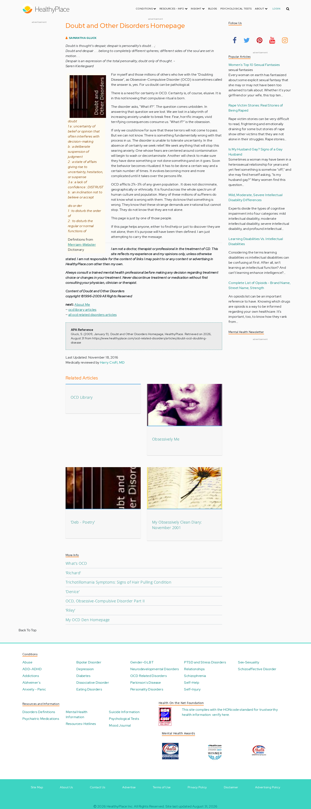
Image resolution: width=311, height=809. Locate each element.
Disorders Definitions (38, 712)
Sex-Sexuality (248, 662)
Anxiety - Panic (34, 689)
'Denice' (73, 591)
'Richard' (73, 572)
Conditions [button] (144, 8)
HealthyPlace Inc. (120, 806)
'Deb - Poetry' (83, 522)
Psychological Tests (236, 8)
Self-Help (191, 682)
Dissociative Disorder (92, 682)
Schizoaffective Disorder (257, 669)
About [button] (260, 8)
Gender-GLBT (142, 662)
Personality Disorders (146, 689)
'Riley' (70, 610)
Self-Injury (192, 689)
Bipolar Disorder (88, 662)
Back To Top (27, 630)
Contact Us (97, 787)
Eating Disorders (89, 689)
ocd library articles (82, 309)
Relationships (194, 669)
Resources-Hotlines (81, 724)
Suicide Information (124, 712)
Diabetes (83, 676)
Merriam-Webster (82, 244)
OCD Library (81, 397)
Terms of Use (162, 787)
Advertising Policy (267, 787)
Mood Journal (120, 725)
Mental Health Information (77, 714)
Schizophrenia (195, 676)
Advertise (129, 787)
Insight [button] (196, 8)
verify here (220, 714)
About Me (82, 304)
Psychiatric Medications (40, 718)
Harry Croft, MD (112, 362)
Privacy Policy (197, 787)
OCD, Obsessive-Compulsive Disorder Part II (105, 600)
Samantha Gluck (83, 38)
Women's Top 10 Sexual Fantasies (254, 65)
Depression (85, 669)
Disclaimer (231, 787)
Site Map (37, 787)
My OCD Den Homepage (88, 619)
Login (276, 8)
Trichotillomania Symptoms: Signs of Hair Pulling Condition (118, 582)
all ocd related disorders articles (92, 314)
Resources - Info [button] (172, 8)
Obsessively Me (166, 439)
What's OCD (76, 563)
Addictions (30, 676)
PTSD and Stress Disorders (205, 662)
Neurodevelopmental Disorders (154, 669)
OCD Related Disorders (148, 676)
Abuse (27, 662)
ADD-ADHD (32, 669)
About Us (66, 787)
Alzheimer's (31, 682)
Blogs (212, 8)
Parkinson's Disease (145, 682)
